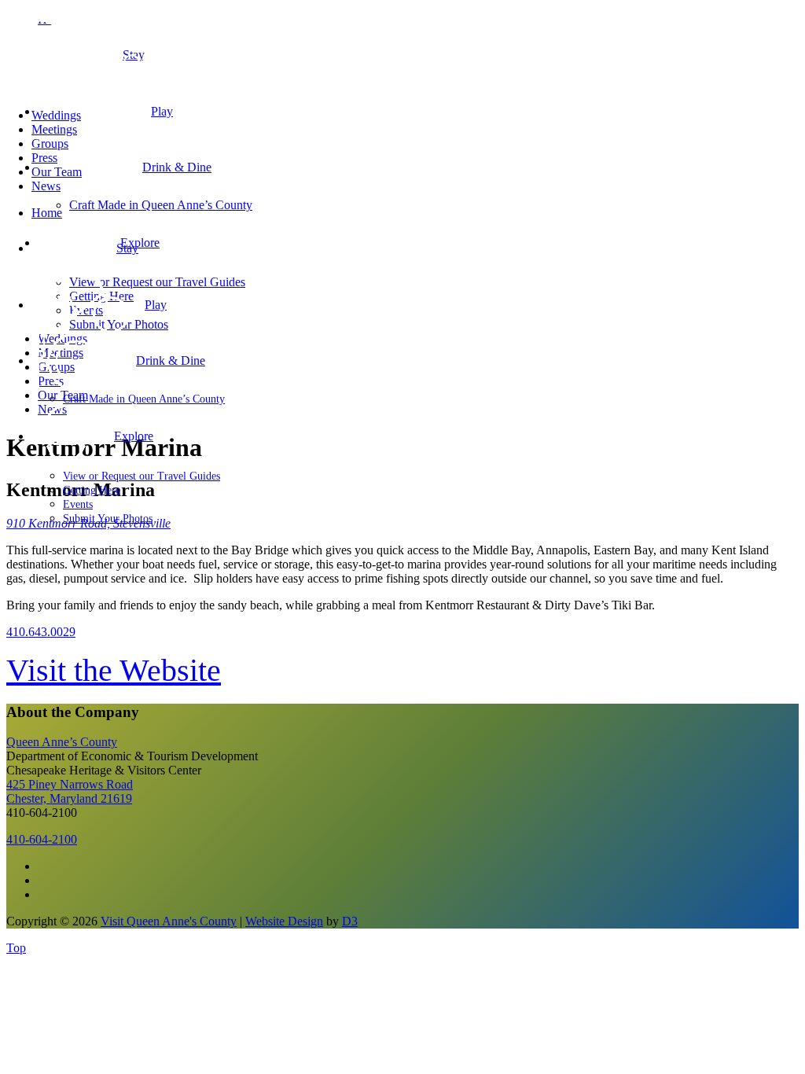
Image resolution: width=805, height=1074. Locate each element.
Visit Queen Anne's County (169, 921)
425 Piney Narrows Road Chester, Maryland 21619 (69, 791)
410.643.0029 (40, 631)
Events (78, 504)
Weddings (56, 115)
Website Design (284, 921)
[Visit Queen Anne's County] (157, 88)
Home (46, 212)
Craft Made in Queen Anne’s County (144, 399)
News (46, 186)
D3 (350, 921)
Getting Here (91, 490)
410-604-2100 (41, 839)
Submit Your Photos (108, 518)
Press (44, 157)
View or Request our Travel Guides (141, 476)
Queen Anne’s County (61, 741)
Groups (49, 143)
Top (16, 947)
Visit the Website (113, 670)
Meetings (54, 129)
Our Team (56, 171)
